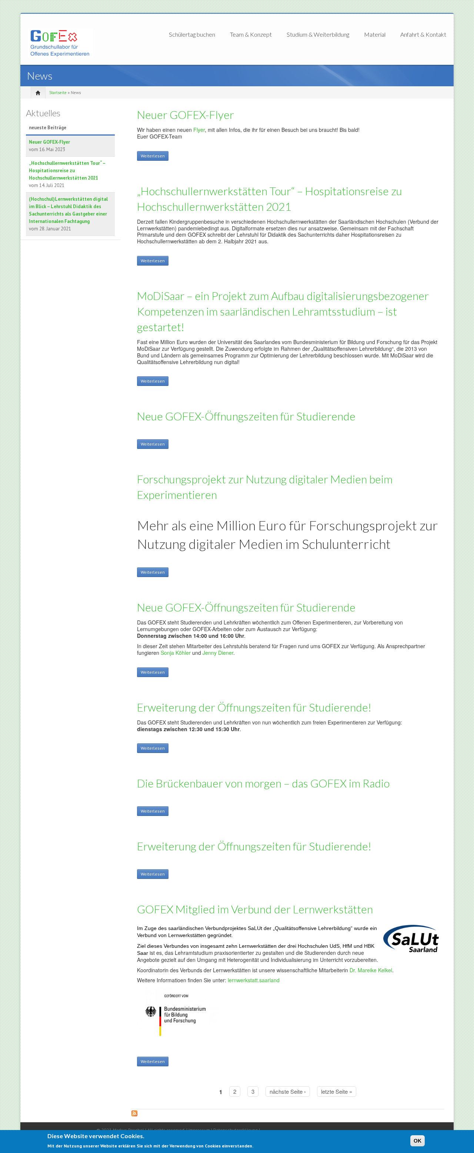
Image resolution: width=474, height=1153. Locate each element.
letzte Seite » (336, 1091)
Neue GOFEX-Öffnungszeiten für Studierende (246, 416)
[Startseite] (60, 42)
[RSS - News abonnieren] (287, 1115)
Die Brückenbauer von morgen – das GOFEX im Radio (263, 783)
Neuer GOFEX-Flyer (49, 142)
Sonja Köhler (176, 652)
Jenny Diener (218, 652)
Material (374, 34)
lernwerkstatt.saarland (254, 980)
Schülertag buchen (192, 34)
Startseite (58, 92)
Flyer (199, 129)
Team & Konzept (251, 34)
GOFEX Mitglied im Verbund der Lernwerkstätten (255, 909)
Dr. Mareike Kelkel (371, 970)
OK (417, 1141)
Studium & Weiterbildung (318, 34)
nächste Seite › (288, 1091)
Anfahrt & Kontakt (423, 34)
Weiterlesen (154, 157)
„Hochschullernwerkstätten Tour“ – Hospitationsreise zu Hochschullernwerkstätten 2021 (67, 170)
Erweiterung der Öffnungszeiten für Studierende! (254, 707)
